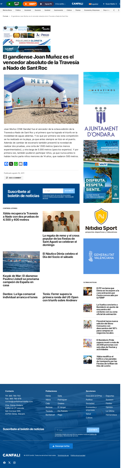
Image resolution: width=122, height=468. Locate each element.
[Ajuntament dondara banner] (101, 122)
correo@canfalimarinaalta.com (19, 401)
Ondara (61, 403)
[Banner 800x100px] (27, 42)
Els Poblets (63, 411)
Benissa (49, 407)
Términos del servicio (71, 436)
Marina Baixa (7, 10)
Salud (88, 414)
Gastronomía (58, 10)
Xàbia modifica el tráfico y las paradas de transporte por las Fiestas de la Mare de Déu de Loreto (107, 361)
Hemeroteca (111, 415)
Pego (60, 415)
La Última (110, 411)
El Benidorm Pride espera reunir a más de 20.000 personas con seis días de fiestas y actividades (108, 345)
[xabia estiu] (101, 185)
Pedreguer (62, 399)
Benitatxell (50, 415)
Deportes (110, 396)
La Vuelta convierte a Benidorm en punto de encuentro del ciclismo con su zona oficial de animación (107, 309)
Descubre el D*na (94, 396)
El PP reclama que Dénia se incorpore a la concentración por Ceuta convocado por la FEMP (108, 293)
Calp (48, 403)
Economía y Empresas (92, 10)
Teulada (49, 411)
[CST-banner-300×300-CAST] (101, 256)
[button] (1, 3)
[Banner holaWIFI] (27, 49)
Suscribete (69, 191)
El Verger (62, 407)
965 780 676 (15, 398)
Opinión (109, 407)
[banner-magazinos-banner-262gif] (101, 88)
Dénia (48, 396)
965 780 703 (14, 396)
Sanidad (47, 10)
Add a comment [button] (15, 178)
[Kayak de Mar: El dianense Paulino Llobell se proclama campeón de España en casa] (21, 261)
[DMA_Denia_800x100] (27, 28)
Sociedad (27, 10)
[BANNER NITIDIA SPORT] (101, 220)
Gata (60, 396)
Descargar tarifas (62, 446)
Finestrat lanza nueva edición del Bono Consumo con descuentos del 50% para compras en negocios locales (107, 327)
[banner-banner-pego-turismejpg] (27, 35)
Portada (5, 16)
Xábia (48, 399)
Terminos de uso (63, 455)
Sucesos (38, 10)
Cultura (69, 10)
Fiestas (78, 10)
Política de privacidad (56, 197)
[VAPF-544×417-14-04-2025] (101, 153)
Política (18, 10)
